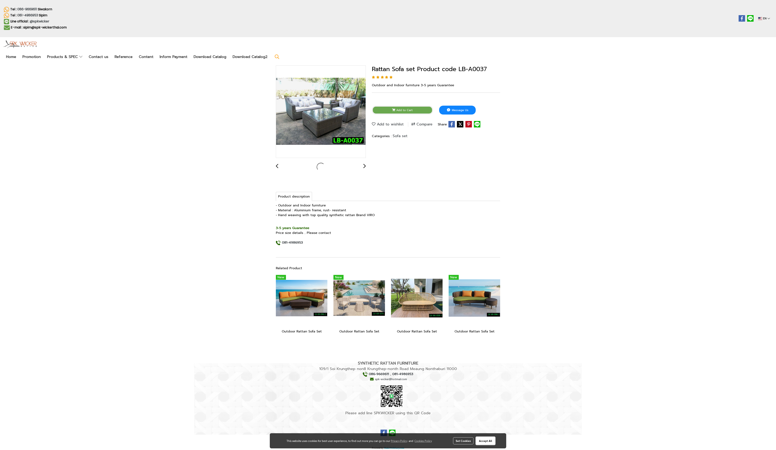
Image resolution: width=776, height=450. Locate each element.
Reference (124, 57)
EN (765, 18)
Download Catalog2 (250, 57)
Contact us (98, 57)
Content (146, 57)
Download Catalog (210, 57)
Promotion (31, 57)
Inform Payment (173, 57)
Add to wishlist (389, 124)
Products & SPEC (63, 57)
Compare (423, 124)
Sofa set (400, 136)
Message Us (459, 110)
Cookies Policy (423, 441)
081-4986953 (27, 15)
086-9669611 (27, 9)
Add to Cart (404, 110)
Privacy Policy (399, 441)
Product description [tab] (294, 196)
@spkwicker (40, 21)
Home (11, 57)
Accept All (485, 441)
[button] (277, 57)
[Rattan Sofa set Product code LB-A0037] (321, 112)
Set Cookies (463, 441)
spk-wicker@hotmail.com (391, 379)
